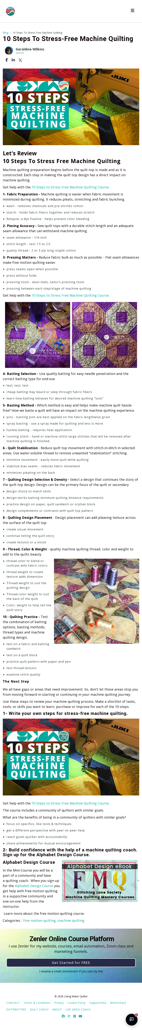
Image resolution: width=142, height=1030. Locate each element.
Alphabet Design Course (34, 886)
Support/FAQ (97, 1003)
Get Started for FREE (71, 962)
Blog (5, 32)
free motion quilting (39, 920)
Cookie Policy (76, 1003)
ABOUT (57, 1009)
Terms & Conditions (37, 1003)
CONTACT (13, 1003)
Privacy (59, 1003)
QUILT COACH (39, 1009)
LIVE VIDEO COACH (78, 1009)
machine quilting (71, 920)
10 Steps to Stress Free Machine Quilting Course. (70, 187)
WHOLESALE (118, 1003)
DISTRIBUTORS (16, 1009)
